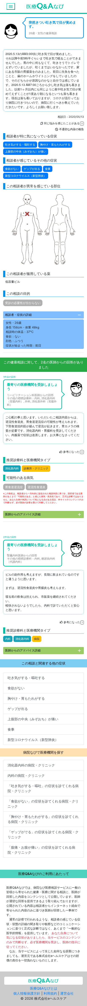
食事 (47, 168)
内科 (8, 638)
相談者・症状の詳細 (43, 314)
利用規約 (50, 993)
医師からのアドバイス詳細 (43, 514)
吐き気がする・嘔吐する (20, 144)
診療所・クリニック (36, 468)
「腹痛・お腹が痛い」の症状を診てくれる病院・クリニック (41, 850)
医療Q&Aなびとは (43, 988)
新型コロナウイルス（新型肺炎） (25, 175)
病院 (36, 638)
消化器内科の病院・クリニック (31, 765)
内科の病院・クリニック (26, 775)
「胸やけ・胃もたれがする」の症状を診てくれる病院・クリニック (43, 819)
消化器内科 (12, 468)
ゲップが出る (32, 168)
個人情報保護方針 (26, 993)
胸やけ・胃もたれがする (55, 144)
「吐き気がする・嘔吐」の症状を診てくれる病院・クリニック (43, 788)
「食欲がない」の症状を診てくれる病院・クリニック (43, 803)
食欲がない (12, 168)
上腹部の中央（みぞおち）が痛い (25, 151)
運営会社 (67, 993)
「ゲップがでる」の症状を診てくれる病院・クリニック (43, 834)
